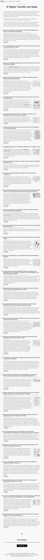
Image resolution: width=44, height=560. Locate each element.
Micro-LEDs (26, 554)
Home (6, 1)
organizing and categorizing (14, 66)
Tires (31, 554)
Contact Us (18, 1)
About (14, 1)
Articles (10, 1)
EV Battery (22, 554)
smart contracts (6, 214)
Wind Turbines (35, 554)
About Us (14, 553)
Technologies (25, 553)
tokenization (26, 104)
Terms (29, 553)
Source (5, 42)
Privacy (33, 553)
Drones (17, 554)
